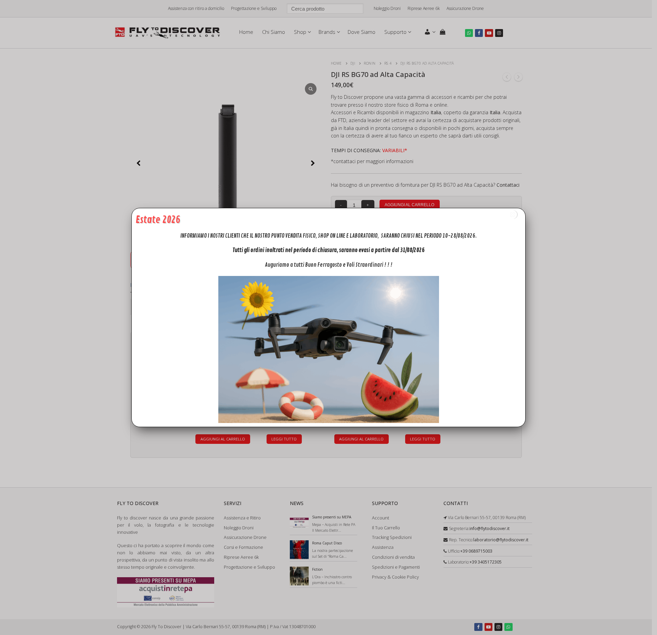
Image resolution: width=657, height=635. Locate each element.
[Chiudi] (512, 214)
